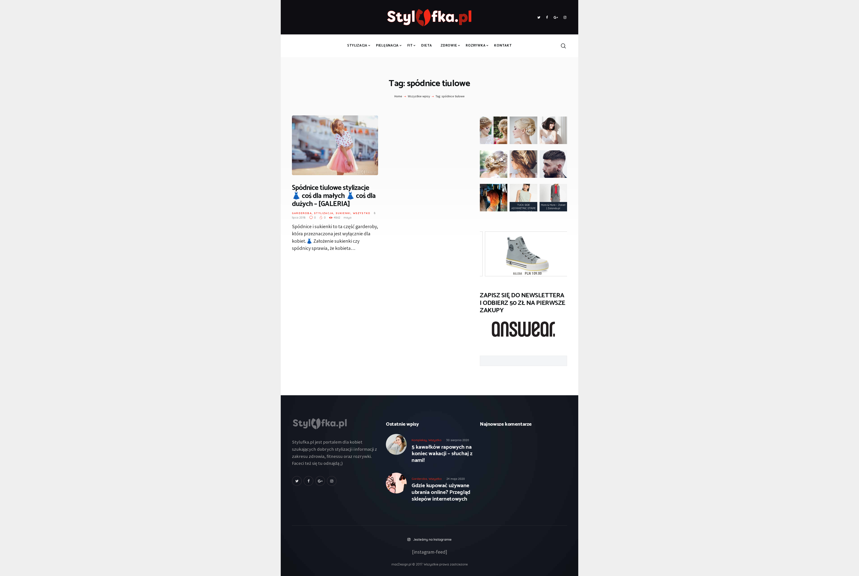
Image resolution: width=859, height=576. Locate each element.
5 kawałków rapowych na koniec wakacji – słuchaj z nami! (442, 454)
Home (398, 96)
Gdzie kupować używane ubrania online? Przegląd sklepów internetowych (441, 492)
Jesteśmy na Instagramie (432, 539)
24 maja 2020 (456, 478)
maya (347, 217)
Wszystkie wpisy (419, 96)
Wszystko (362, 213)
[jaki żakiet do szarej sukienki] (553, 197)
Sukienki (343, 213)
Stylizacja (323, 213)
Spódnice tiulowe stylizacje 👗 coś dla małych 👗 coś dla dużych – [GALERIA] (334, 196)
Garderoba (302, 213)
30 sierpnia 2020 (457, 440)
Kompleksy (419, 440)
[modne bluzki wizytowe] (523, 197)
